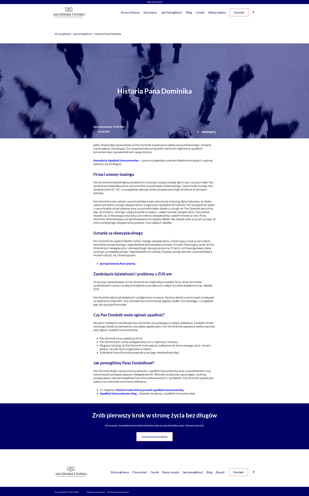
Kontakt (239, 12)
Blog (189, 12)
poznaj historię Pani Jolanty (117, 263)
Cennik (200, 12)
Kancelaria (150, 12)
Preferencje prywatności (118, 492)
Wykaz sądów (217, 12)
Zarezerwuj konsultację (154, 436)
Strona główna (130, 12)
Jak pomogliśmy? (171, 12)
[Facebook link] (253, 472)
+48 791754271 (154, 2)
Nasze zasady (170, 472)
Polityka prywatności (96, 492)
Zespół (220, 472)
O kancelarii (139, 472)
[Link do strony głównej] (69, 12)
